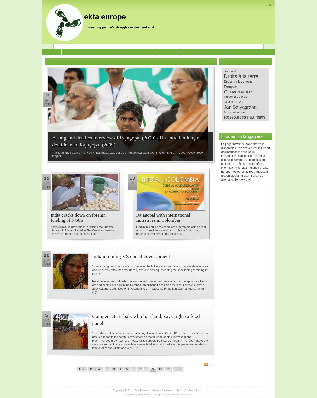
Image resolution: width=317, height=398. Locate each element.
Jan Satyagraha (240, 107)
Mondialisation (234, 112)
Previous (95, 369)
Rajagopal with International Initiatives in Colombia (163, 217)
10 (160, 369)
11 (168, 369)
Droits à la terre (241, 76)
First (81, 369)
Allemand (230, 71)
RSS (211, 365)
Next (178, 369)
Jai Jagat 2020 (233, 101)
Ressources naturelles (244, 117)
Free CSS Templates (180, 394)
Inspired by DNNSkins (137, 394)
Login (199, 390)
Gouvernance (238, 91)
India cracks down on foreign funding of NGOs (78, 217)
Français (230, 86)
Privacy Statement (162, 390)
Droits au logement (238, 81)
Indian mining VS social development (131, 256)
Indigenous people (236, 96)
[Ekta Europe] (103, 22)
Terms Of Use (185, 390)
